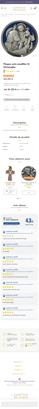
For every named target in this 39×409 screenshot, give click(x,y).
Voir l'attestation (11, 223)
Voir (29, 193)
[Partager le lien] (34, 55)
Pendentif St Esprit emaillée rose (10, 183)
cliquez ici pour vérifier (19, 383)
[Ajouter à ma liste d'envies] (36, 55)
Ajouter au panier (11, 192)
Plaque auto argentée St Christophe (29, 183)
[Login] (31, 8)
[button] (19, 198)
